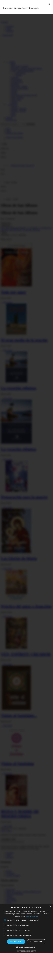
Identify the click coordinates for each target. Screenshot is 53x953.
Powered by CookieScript (26, 951)
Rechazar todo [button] (36, 942)
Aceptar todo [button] (16, 942)
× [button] (50, 907)
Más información (32, 916)
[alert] (26, 928)
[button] (26, 947)
